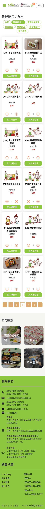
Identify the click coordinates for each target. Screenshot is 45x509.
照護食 (28, 478)
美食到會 (29, 490)
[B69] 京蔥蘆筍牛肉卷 (33, 54)
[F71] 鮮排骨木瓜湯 (11, 184)
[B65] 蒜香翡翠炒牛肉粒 (33, 141)
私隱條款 (6, 505)
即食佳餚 (34, 26)
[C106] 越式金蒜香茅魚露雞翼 (12, 229)
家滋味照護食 (34, 22)
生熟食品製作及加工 (34, 494)
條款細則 (14, 505)
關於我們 (6, 486)
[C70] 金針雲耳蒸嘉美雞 (11, 141)
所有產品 (6, 478)
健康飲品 (21, 26)
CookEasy (6, 474)
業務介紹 (28, 474)
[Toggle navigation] (5, 5)
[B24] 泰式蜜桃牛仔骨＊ (11, 273)
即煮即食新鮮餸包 (33, 482)
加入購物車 (12, 75)
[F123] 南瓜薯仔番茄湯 (33, 185)
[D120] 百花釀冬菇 (33, 96)
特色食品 (9, 26)
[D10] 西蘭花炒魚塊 (11, 52)
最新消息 (6, 482)
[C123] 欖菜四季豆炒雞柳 (33, 273)
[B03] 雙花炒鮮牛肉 (11, 96)
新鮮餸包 (17, 22)
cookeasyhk (11, 412)
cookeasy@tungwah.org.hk (18, 397)
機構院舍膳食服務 (33, 486)
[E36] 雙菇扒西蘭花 (33, 227)
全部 (7, 22)
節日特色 (22, 31)
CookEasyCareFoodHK (17, 408)
